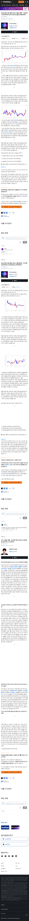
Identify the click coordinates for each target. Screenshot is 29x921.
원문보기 (3, 184)
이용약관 (2, 903)
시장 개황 (21, 5)
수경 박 (5, 266)
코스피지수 (4, 586)
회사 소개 (18, 861)
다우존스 (12, 690)
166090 (15, 120)
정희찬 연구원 (13, 566)
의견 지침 (3, 263)
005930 (5, 132)
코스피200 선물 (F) (17, 584)
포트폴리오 (3, 867)
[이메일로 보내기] (13, 230)
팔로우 (15, 31)
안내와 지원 (18, 867)
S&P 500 (14, 689)
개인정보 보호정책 (4, 907)
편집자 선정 (15, 5)
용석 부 (5, 541)
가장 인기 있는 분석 (6, 5)
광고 (16, 864)
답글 (3, 271)
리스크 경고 (3, 911)
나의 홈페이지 (12, 27)
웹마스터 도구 (4, 869)
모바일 (2, 864)
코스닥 (14, 586)
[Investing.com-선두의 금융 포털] (7, 2)
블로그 (2, 861)
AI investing (12, 23)
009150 (12, 65)
